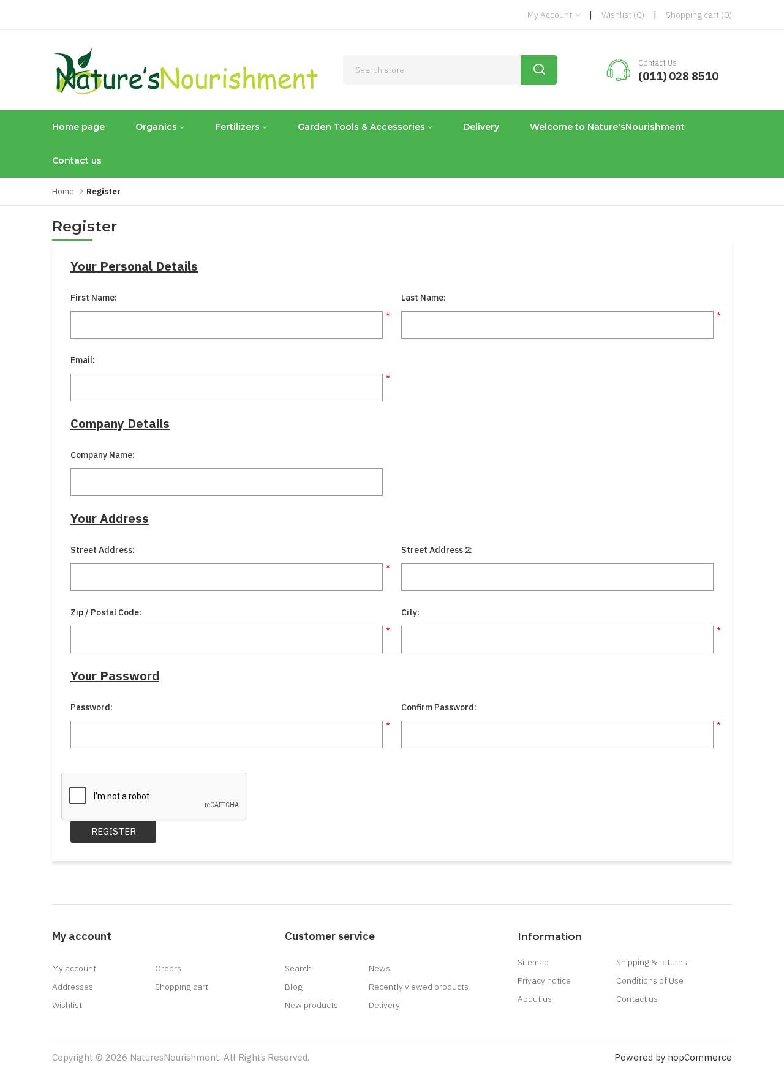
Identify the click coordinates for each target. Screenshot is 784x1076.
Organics (156, 126)
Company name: (102, 455)
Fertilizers (237, 126)
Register (113, 831)
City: (410, 612)
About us (535, 998)
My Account (550, 14)
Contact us (77, 160)
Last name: (423, 297)
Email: (82, 360)
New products (311, 1004)
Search (298, 968)
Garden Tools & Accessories (361, 126)
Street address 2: (436, 549)
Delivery (481, 126)
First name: (93, 297)
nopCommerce (700, 1057)
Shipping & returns (651, 962)
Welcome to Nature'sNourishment (607, 126)
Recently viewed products (419, 986)
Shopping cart (181, 986)
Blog (294, 986)
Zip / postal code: (105, 612)
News (379, 968)
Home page (78, 126)
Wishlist (67, 1004)
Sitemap (533, 962)
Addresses (72, 986)
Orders (168, 968)
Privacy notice (544, 980)
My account (74, 968)
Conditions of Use (650, 980)
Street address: (102, 549)
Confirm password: (439, 707)
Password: (91, 707)
